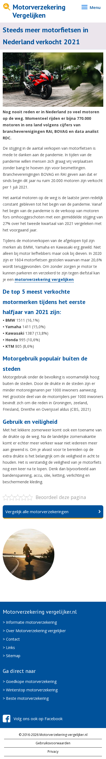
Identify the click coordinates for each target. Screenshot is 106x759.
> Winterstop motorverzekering (30, 689)
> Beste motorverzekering (26, 698)
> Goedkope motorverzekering (30, 681)
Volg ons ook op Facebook (38, 718)
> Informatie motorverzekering (30, 622)
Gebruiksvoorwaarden (53, 743)
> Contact (11, 639)
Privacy (53, 751)
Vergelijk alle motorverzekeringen (36, 511)
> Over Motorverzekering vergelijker (34, 630)
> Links (9, 647)
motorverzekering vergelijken (44, 279)
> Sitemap (11, 655)
